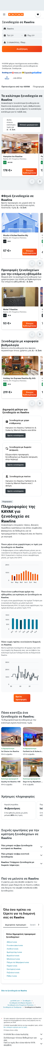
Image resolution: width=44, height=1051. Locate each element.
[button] (4, 14)
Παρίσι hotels (12, 966)
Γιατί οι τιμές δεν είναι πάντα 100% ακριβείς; (19, 1043)
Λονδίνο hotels (12, 949)
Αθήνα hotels (12, 942)
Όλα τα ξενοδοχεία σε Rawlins (14, 991)
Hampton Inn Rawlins (12, 156)
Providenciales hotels (15, 945)
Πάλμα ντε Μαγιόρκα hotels (18, 962)
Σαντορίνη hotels (13, 969)
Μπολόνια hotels (13, 959)
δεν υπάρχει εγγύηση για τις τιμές (15, 1027)
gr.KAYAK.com (15, 1001)
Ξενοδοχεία (27, 1001)
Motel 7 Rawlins (10, 309)
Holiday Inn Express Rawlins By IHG (19, 378)
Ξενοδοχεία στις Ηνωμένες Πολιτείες (20, 1005)
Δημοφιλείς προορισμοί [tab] (15, 925)
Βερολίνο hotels (13, 956)
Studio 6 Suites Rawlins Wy (15, 235)
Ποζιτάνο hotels (13, 972)
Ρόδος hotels (12, 976)
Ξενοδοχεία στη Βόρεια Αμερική (20, 1003)
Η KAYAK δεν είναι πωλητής (16, 1034)
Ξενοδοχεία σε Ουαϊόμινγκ (12, 1007)
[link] (16, 435)
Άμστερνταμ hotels (14, 952)
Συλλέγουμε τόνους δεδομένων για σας (20, 1038)
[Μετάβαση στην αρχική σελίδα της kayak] (16, 14)
